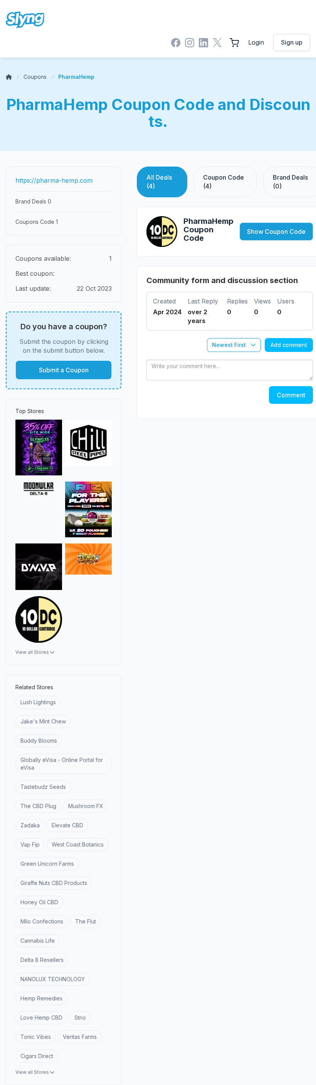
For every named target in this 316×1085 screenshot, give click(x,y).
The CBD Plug (38, 806)
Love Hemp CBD (41, 1017)
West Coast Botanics (78, 844)
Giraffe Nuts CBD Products (53, 883)
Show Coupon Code (276, 231)
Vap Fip (30, 844)
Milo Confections (41, 921)
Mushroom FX (85, 806)
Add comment (289, 345)
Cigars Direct (36, 1056)
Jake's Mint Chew (43, 721)
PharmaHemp (76, 76)
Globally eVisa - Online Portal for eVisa (61, 764)
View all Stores (32, 652)
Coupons (35, 76)
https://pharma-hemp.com (53, 180)
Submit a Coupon (64, 370)
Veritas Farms (80, 1036)
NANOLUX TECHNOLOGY (52, 979)
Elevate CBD (67, 825)
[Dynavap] (38, 566)
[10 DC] (38, 619)
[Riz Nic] (88, 509)
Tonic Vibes (35, 1036)
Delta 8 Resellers (42, 960)
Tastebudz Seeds (43, 786)
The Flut (85, 921)
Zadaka (30, 825)
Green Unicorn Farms (47, 863)
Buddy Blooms (38, 740)
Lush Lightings (38, 702)
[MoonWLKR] (38, 509)
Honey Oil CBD (39, 902)
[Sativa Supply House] (38, 447)
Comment (291, 395)
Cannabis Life (37, 940)
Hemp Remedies (41, 998)
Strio (80, 1017)
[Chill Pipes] (88, 447)
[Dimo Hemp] (88, 566)
